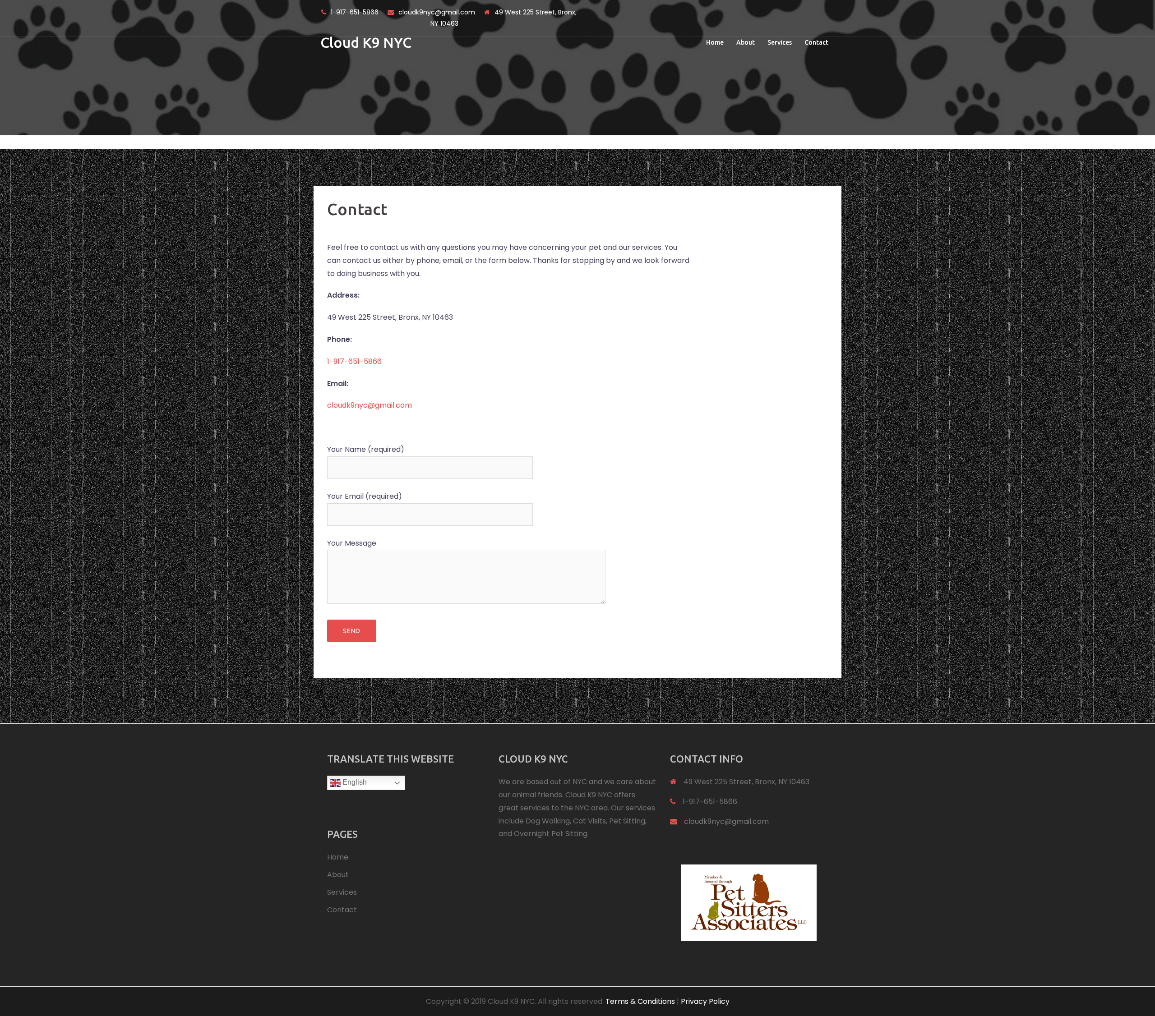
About (745, 42)
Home (715, 42)
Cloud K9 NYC (365, 42)
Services (779, 42)
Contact (816, 42)
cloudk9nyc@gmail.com (436, 12)
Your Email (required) (364, 496)
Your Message (351, 543)
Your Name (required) (365, 449)
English (354, 782)
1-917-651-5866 (355, 12)
